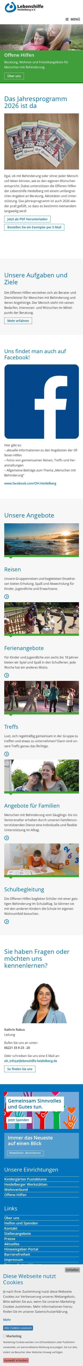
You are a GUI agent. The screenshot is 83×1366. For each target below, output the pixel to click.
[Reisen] (41, 541)
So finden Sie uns (19, 1069)
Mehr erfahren (18, 321)
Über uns (14, 76)
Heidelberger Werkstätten (25, 1184)
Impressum (13, 1259)
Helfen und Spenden (21, 1223)
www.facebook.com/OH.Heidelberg (30, 483)
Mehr (7, 1320)
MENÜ (75, 19)
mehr (6, 596)
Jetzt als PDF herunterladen (27, 219)
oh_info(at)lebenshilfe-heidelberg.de (30, 1061)
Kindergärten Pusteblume (25, 1179)
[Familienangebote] (41, 777)
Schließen (72, 1270)
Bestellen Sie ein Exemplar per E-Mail (34, 227)
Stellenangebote (17, 1233)
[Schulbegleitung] (41, 861)
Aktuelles (11, 1244)
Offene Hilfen (15, 1194)
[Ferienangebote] (41, 619)
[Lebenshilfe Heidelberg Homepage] (24, 7)
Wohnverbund (16, 1189)
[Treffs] (41, 698)
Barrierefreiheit (17, 1254)
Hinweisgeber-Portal (21, 1249)
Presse (9, 1238)
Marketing (13, 1336)
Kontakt (10, 1228)
